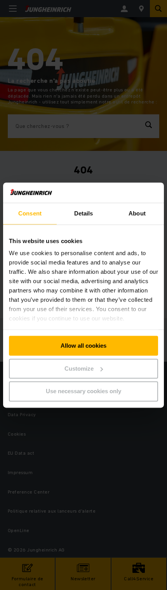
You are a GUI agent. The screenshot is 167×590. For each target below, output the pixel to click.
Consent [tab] (30, 213)
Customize (79, 368)
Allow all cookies (83, 345)
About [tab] (137, 213)
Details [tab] (83, 213)
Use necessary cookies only (83, 391)
